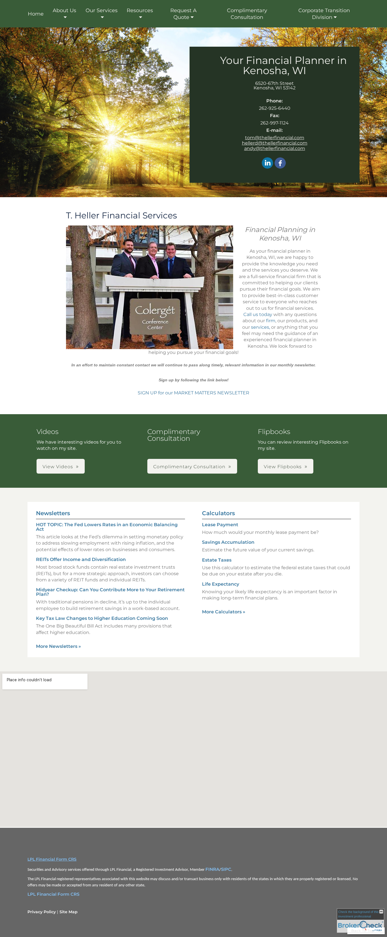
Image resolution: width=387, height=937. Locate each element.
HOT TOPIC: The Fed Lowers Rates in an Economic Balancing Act (107, 527)
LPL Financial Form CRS (51, 859)
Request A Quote (183, 13)
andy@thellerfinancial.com (274, 148)
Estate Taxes (216, 560)
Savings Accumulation (228, 542)
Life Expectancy (220, 584)
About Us (64, 10)
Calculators (218, 513)
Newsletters (53, 513)
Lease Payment (220, 524)
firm (270, 320)
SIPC (226, 869)
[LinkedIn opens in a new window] (267, 163)
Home (36, 14)
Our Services (102, 10)
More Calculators (223, 611)
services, (260, 327)
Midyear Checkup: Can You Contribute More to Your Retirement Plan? (110, 592)
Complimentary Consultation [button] (189, 466)
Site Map (68, 911)
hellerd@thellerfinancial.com (274, 143)
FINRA (212, 869)
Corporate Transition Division (324, 13)
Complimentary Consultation (247, 13)
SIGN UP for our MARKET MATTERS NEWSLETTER (193, 393)
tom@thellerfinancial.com (274, 137)
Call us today (257, 314)
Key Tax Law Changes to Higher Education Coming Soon (102, 618)
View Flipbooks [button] (283, 466)
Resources (140, 10)
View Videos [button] (57, 466)
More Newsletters (58, 646)
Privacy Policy (41, 911)
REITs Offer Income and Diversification (81, 559)
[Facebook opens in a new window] (280, 163)
